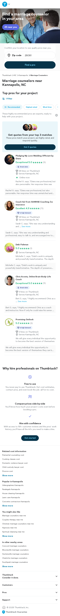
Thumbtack (6, 75)
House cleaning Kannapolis (13, 493)
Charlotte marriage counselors (14, 558)
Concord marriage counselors (14, 546)
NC (15, 75)
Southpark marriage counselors (15, 562)
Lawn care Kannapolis (11, 498)
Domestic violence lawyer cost (15, 463)
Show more (7, 475)
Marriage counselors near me (14, 516)
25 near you (10, 27)
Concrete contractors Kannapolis (16, 502)
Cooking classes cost (11, 459)
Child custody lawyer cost (13, 467)
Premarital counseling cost (13, 455)
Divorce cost (7, 471)
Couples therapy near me (12, 520)
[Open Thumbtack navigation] (6, 4)
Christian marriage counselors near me (18, 524)
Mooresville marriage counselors (15, 550)
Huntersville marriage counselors (15, 554)
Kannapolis (23, 75)
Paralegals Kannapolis (11, 489)
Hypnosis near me (9, 528)
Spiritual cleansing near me (13, 532)
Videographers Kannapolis (12, 485)
